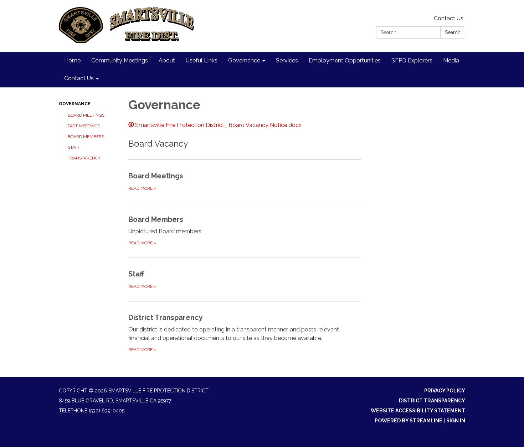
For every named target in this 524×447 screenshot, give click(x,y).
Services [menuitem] (287, 60)
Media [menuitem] (451, 60)
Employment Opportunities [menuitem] (345, 60)
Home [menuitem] (72, 60)
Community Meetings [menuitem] (119, 60)
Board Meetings (86, 115)
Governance (75, 103)
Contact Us (448, 18)
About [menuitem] (167, 60)
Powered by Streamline (408, 420)
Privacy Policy (444, 390)
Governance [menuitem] (244, 60)
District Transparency (432, 400)
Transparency (84, 158)
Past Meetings (84, 125)
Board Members (86, 136)
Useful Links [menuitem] (201, 60)
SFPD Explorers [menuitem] (411, 60)
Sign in (455, 420)
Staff (74, 147)
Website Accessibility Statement (418, 410)
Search (453, 32)
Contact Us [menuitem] (79, 78)
